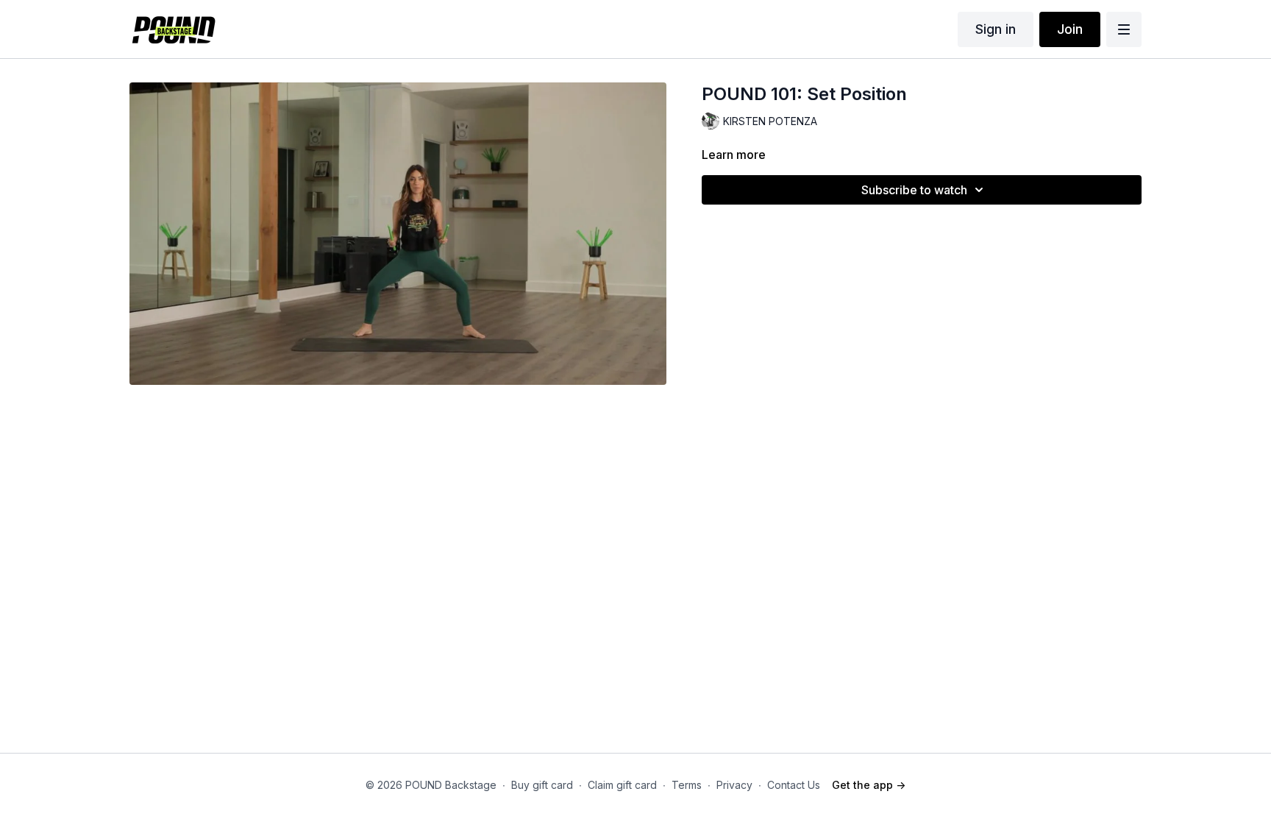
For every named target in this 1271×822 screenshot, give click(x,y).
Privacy (734, 785)
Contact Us (793, 785)
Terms (687, 785)
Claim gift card (622, 785)
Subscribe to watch (914, 190)
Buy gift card (542, 785)
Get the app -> (868, 785)
